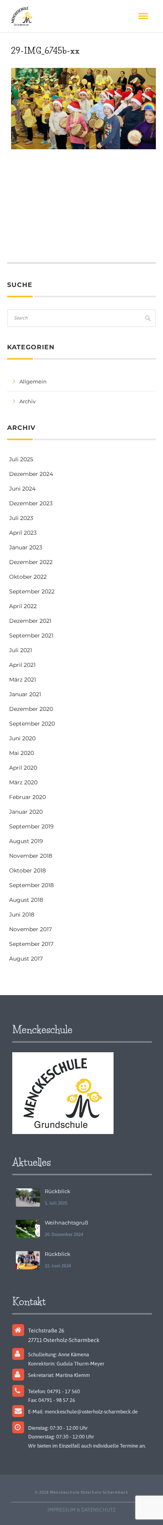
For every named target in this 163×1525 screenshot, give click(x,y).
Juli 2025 (21, 459)
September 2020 (32, 723)
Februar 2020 (27, 797)
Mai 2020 (21, 753)
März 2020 (23, 782)
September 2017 (31, 943)
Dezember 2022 (31, 562)
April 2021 (22, 664)
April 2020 (23, 767)
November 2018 (30, 855)
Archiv (27, 401)
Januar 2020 (26, 811)
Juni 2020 (22, 738)
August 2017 (26, 958)
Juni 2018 (21, 914)
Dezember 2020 (31, 708)
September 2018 (31, 885)
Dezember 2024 (31, 474)
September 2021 (31, 635)
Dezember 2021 (30, 620)
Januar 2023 (25, 547)
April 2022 (23, 606)
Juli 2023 (21, 518)
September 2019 (31, 826)
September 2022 (32, 591)
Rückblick (57, 1191)
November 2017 (30, 929)
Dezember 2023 (31, 503)
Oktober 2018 (27, 870)
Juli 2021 (20, 650)
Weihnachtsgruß (66, 1222)
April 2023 (23, 532)
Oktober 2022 (28, 576)
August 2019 (26, 841)
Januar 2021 (25, 694)
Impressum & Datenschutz (81, 1510)
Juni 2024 (22, 488)
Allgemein (33, 381)
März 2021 (22, 679)
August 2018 (26, 899)
